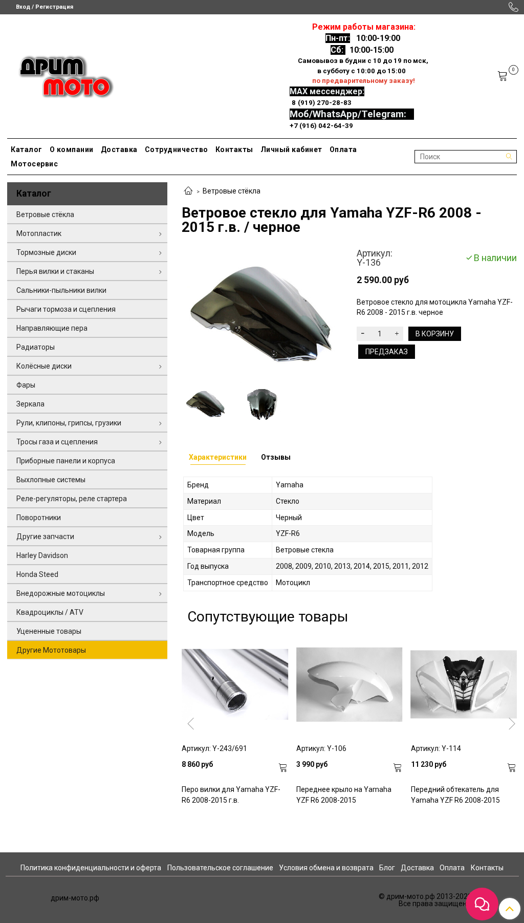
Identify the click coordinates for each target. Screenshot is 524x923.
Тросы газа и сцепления (57, 442)
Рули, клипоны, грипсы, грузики (68, 423)
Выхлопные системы (50, 480)
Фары (25, 385)
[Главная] (188, 191)
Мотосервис (34, 164)
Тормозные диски (46, 252)
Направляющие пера (52, 328)
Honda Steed (37, 574)
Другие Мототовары (51, 650)
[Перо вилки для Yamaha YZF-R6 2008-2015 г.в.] (235, 684)
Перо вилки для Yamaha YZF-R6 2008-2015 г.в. (231, 794)
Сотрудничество (176, 149)
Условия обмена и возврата (326, 868)
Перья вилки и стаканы (55, 271)
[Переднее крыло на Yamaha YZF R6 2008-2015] (349, 684)
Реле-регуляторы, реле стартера (71, 499)
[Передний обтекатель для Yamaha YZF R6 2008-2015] (464, 684)
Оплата (343, 149)
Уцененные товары (48, 631)
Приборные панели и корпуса (65, 461)
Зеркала (30, 404)
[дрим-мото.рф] (61, 73)
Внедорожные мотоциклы (60, 593)
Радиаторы (35, 347)
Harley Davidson (42, 555)
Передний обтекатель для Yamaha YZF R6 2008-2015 (455, 794)
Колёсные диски (44, 366)
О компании (72, 149)
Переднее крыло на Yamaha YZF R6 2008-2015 (343, 794)
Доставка (119, 149)
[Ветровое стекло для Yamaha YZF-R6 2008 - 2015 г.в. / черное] (262, 312)
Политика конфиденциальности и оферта (90, 868)
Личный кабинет (291, 149)
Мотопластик (38, 233)
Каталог (26, 149)
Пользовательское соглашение (220, 868)
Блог (387, 868)
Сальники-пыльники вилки (61, 290)
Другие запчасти (45, 536)
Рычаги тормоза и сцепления (66, 309)
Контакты (234, 149)
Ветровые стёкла (231, 191)
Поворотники (38, 517)
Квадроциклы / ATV (49, 612)
